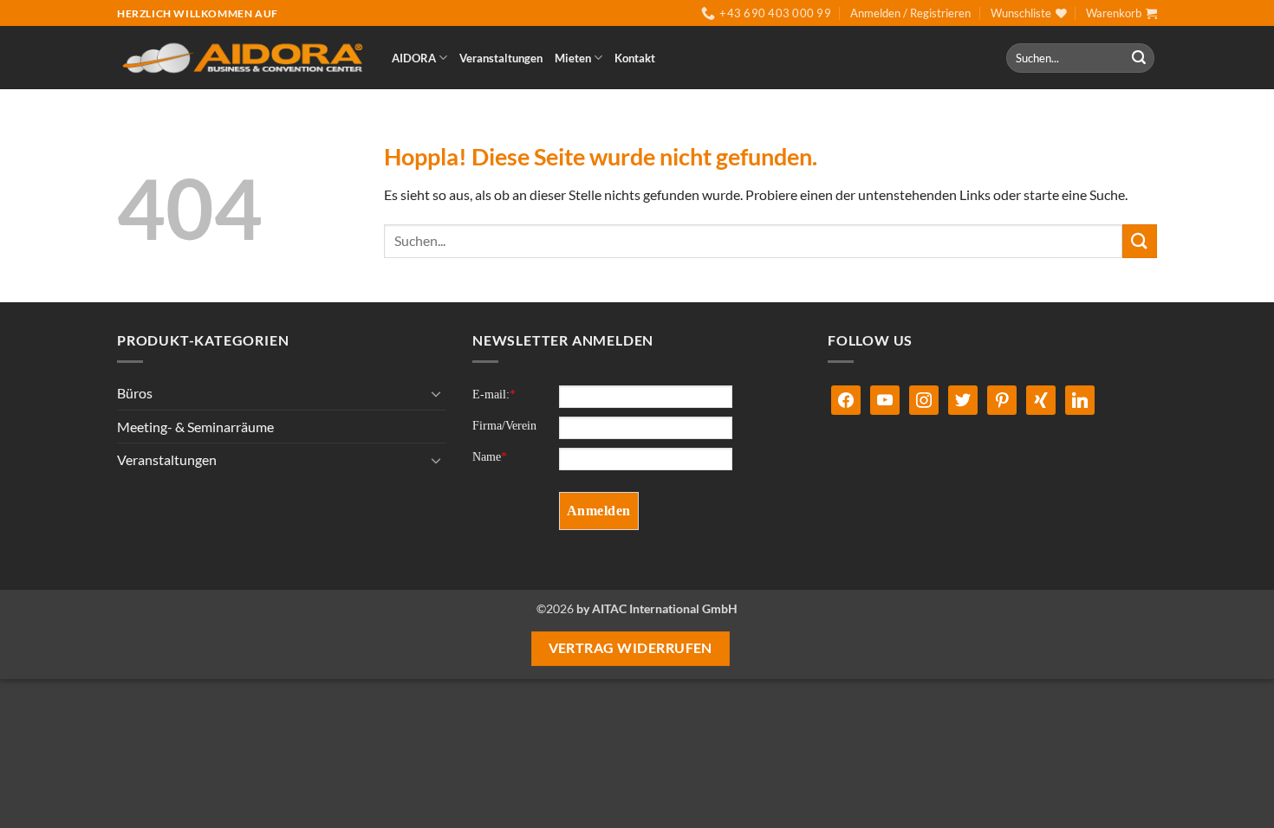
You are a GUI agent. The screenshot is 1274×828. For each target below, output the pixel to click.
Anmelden (599, 510)
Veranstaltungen (501, 58)
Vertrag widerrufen (630, 648)
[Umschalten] (436, 393)
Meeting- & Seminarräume (195, 426)
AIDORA (414, 58)
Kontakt (634, 58)
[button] (910, 13)
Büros (135, 393)
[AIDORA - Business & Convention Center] (241, 58)
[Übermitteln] (1139, 58)
